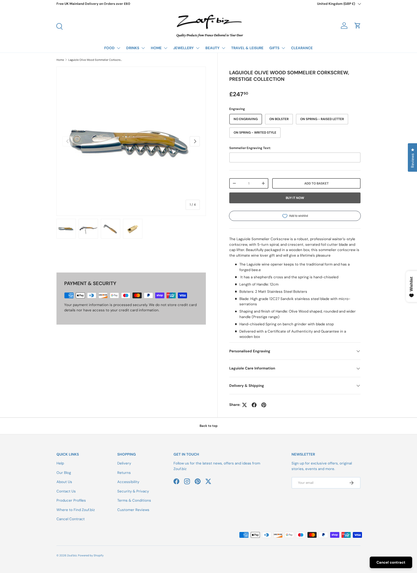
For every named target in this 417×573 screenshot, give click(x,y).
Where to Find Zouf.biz (75, 509)
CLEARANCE (302, 48)
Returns (124, 472)
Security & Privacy (133, 491)
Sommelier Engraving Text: (250, 148)
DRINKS (132, 48)
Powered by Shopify (91, 555)
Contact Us (66, 491)
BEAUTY (212, 48)
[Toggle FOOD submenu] (118, 48)
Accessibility (128, 481)
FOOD (109, 48)
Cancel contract (390, 562)
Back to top (209, 426)
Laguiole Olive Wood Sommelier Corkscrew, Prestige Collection (95, 59)
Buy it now (295, 198)
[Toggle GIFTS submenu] (283, 48)
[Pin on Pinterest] (264, 405)
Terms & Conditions (134, 500)
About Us (64, 481)
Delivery (124, 463)
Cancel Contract (70, 519)
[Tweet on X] (244, 405)
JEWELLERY (183, 48)
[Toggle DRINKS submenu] (143, 48)
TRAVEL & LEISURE (247, 48)
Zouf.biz (72, 555)
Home (60, 59)
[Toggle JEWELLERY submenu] (198, 48)
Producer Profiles (71, 500)
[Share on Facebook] (254, 405)
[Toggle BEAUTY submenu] (223, 48)
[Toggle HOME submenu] (165, 48)
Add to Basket (316, 183)
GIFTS (274, 48)
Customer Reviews (133, 509)
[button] (357, 25)
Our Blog (63, 472)
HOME (156, 48)
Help (60, 463)
